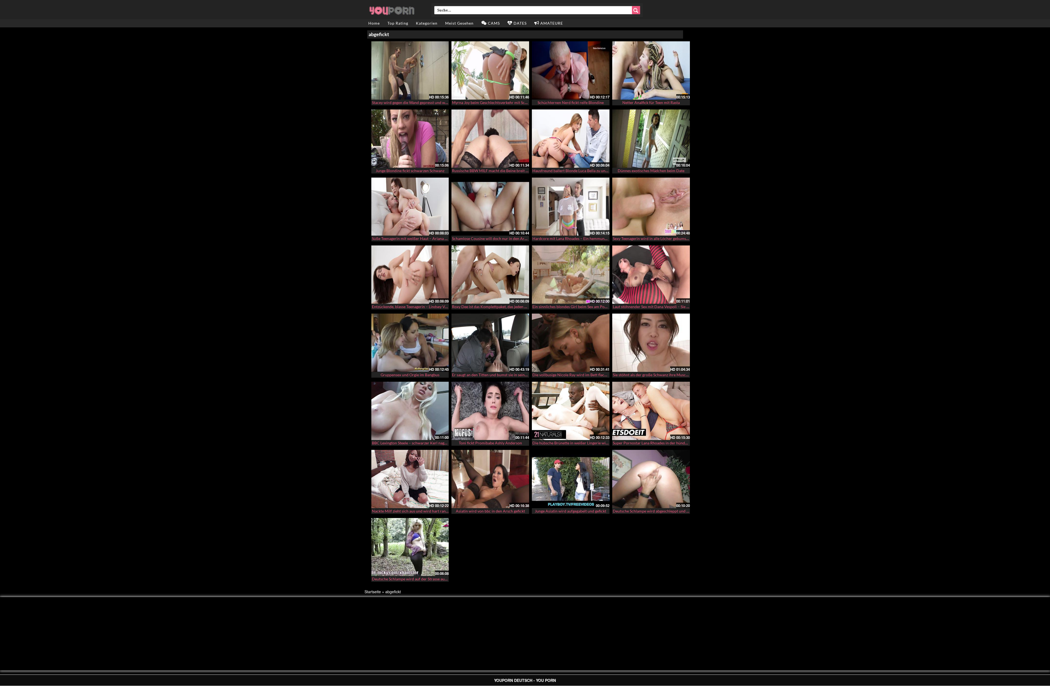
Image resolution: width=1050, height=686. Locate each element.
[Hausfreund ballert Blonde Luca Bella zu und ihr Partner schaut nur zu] (570, 138)
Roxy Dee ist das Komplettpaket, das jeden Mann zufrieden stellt (506, 306)
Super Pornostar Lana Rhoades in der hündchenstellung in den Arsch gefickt (677, 443)
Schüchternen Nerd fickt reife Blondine (571, 102)
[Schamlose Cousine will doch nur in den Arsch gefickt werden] (490, 207)
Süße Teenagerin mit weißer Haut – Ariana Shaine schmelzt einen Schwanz (434, 238)
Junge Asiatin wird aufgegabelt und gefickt (570, 511)
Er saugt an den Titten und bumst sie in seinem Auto (495, 374)
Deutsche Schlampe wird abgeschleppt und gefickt (655, 511)
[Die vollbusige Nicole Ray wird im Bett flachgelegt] (570, 343)
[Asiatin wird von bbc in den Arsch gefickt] (490, 479)
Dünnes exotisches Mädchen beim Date (651, 170)
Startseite (372, 591)
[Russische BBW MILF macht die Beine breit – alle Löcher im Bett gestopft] (490, 138)
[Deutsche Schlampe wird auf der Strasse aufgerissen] (410, 547)
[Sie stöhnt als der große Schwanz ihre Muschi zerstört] (651, 343)
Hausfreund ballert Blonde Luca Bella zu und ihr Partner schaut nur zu (591, 170)
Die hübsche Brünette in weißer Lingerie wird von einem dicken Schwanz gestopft (601, 443)
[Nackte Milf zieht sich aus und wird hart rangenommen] (410, 479)
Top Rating (397, 23)
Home (374, 23)
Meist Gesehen (459, 23)
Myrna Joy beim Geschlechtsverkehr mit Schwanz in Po (498, 102)
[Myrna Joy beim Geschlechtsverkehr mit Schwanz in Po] (490, 70)
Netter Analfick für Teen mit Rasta (651, 102)
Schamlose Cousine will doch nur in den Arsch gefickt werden (504, 238)
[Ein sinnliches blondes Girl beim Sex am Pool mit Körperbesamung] (570, 274)
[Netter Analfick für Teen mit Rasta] (651, 70)
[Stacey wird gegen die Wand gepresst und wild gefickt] (410, 70)
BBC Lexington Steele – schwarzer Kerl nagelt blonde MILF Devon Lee (430, 443)
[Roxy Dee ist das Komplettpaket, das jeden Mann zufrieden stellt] (490, 274)
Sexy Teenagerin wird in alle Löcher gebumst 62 (653, 238)
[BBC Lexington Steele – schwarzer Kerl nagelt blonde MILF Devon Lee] (410, 411)
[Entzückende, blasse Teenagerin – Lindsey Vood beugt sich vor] (410, 274)
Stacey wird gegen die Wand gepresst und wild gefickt (417, 102)
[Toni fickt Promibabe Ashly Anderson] (490, 411)
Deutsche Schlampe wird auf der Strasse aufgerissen (416, 579)
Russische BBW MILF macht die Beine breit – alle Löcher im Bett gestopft (513, 170)
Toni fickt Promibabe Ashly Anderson (490, 443)
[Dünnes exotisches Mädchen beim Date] (651, 138)
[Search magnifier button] (636, 10)
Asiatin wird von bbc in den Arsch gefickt (490, 511)
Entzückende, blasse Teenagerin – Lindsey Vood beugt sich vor (424, 306)
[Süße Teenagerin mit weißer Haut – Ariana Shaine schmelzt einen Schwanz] (410, 207)
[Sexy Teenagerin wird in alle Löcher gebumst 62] (651, 207)
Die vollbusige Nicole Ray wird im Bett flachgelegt (574, 374)
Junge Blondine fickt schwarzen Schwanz (410, 170)
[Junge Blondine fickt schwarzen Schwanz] (410, 138)
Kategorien (427, 23)
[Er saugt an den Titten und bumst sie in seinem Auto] (490, 343)
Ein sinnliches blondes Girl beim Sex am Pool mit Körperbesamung (588, 306)
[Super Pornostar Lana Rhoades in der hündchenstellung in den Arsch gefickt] (651, 411)
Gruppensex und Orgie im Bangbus (410, 374)
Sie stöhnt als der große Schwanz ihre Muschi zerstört (658, 374)
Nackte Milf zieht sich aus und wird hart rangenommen (418, 511)
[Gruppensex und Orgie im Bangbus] (410, 343)
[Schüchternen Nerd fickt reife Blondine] (570, 70)
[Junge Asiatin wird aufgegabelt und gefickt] (570, 479)
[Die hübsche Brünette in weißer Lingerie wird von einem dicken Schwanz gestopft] (570, 411)
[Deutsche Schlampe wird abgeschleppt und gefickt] (651, 479)
